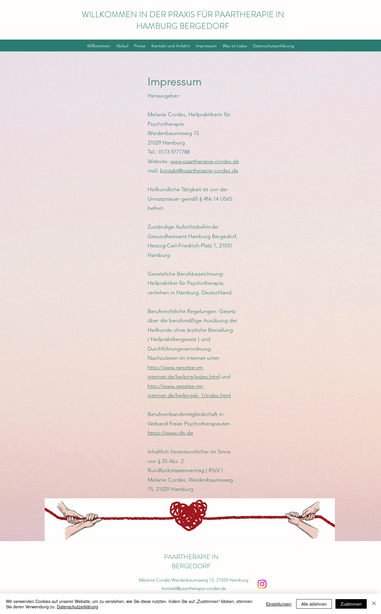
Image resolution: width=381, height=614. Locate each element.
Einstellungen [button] (278, 604)
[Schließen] (373, 604)
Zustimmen (351, 604)
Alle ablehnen (314, 604)
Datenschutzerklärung (77, 607)
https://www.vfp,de (170, 433)
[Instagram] (262, 584)
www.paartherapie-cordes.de (204, 161)
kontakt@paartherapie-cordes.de (199, 170)
